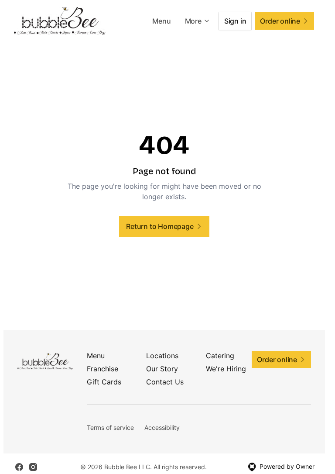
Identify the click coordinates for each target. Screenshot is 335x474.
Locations (162, 355)
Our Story (162, 368)
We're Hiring (226, 368)
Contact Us (165, 381)
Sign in (235, 21)
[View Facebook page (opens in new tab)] (19, 467)
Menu (161, 21)
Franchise (102, 368)
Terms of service (110, 427)
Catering (220, 355)
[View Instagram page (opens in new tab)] (33, 467)
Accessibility (162, 427)
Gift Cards (104, 381)
